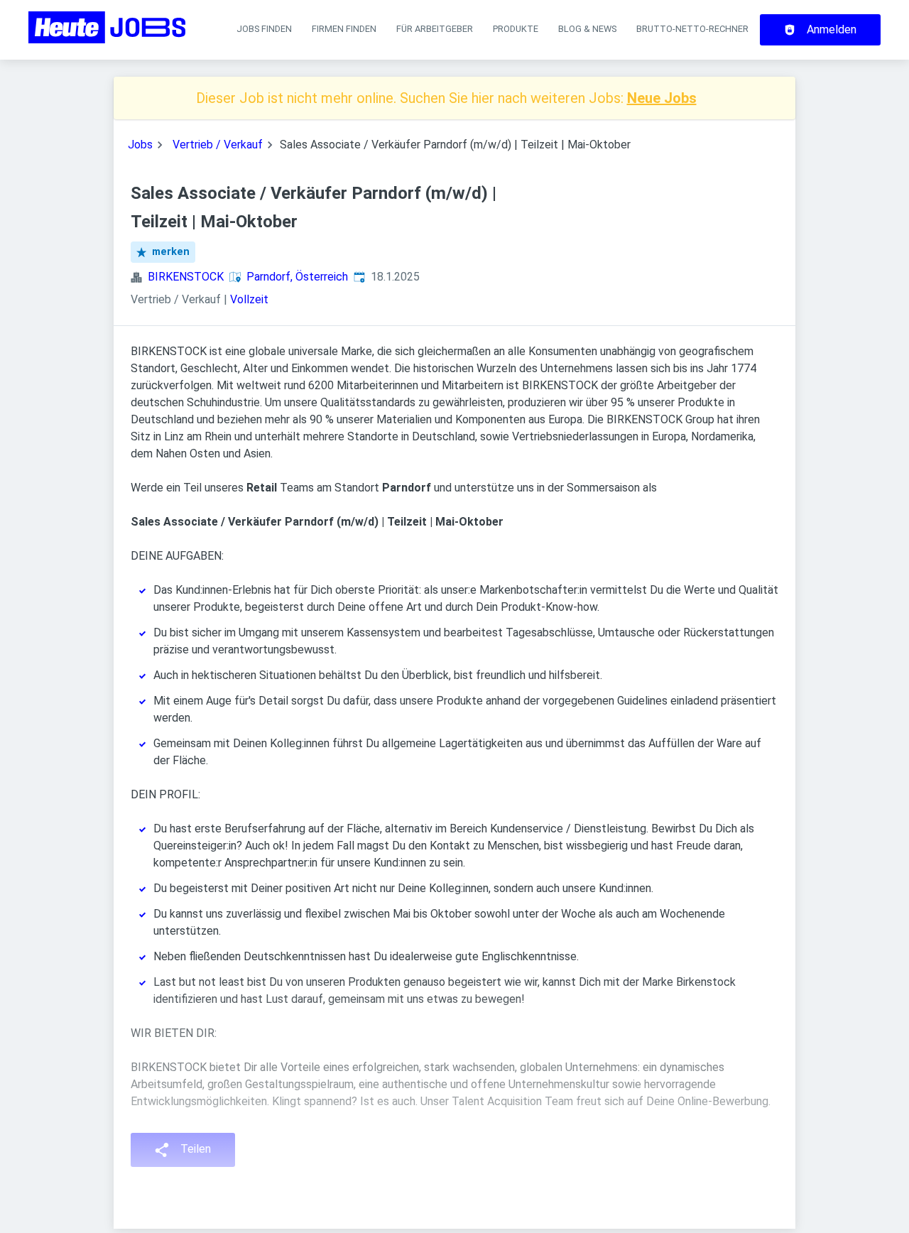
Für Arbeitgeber (434, 28)
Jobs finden (264, 28)
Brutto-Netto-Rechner (692, 28)
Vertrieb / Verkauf (218, 144)
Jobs (140, 144)
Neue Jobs (662, 98)
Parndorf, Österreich (297, 276)
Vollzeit (249, 299)
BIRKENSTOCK (186, 276)
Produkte (515, 28)
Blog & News (587, 28)
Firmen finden (344, 28)
